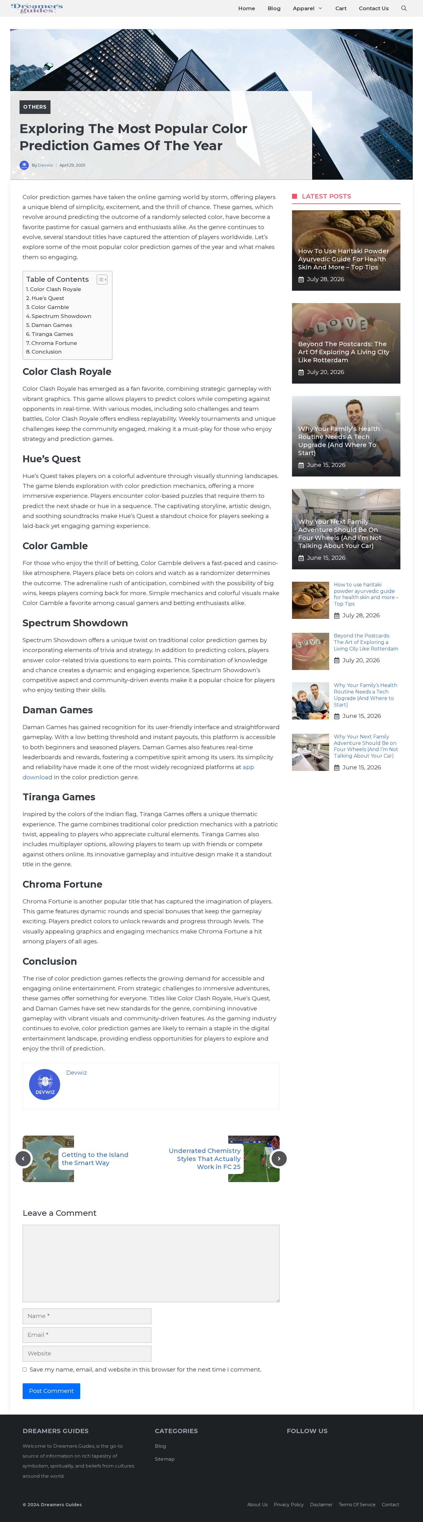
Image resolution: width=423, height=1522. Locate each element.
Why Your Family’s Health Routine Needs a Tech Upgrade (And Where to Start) (365, 694)
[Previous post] (23, 1158)
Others (35, 107)
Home (246, 8)
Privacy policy (289, 1504)
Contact (390, 1504)
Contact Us (374, 8)
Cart (341, 8)
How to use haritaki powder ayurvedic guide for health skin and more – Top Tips (343, 259)
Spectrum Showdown (61, 316)
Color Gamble (50, 307)
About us (257, 1504)
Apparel (304, 8)
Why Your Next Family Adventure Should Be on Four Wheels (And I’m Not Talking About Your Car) (366, 746)
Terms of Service (357, 1504)
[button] (404, 8)
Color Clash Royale (55, 289)
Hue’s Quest (48, 298)
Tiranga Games (52, 334)
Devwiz (45, 165)
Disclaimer (321, 1504)
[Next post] (279, 1158)
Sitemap (165, 1459)
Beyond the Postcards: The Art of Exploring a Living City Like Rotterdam (343, 352)
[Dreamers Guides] (36, 8)
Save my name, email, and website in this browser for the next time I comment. (145, 1369)
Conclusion (47, 351)
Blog (274, 8)
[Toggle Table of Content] (99, 279)
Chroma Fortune (54, 343)
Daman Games (51, 325)
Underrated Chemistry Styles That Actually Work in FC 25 (205, 1159)
